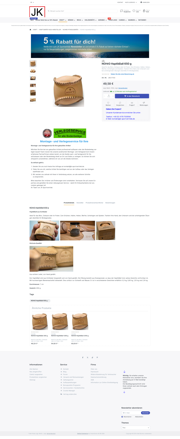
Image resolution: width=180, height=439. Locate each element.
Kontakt (120, 2)
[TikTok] (92, 357)
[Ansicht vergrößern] (68, 90)
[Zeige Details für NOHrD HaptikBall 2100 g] (80, 321)
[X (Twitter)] (88, 357)
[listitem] (68, 90)
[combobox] (32, 2)
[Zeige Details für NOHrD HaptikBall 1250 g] (59, 321)
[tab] (69, 202)
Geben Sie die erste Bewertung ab (122, 74)
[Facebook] (83, 357)
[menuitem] (32, 20)
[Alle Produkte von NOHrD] (103, 61)
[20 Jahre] (90, 45)
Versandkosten (122, 88)
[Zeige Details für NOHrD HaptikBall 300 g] (39, 321)
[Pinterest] (97, 357)
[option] (33, 63)
